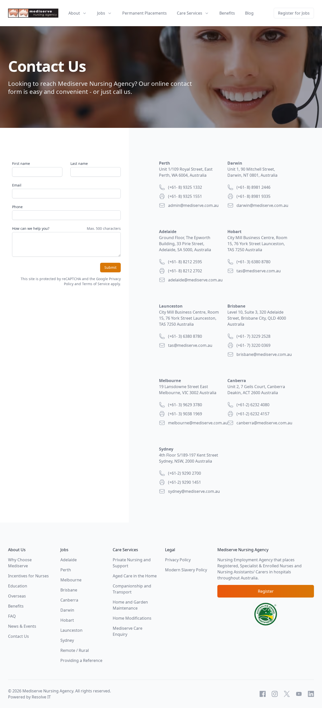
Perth (65, 570)
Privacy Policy (178, 560)
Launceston (71, 630)
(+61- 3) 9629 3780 (185, 404)
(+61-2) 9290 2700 (184, 473)
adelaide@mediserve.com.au (195, 280)
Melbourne (71, 580)
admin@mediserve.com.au (193, 205)
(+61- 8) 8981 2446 (253, 187)
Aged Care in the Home (135, 576)
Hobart (67, 620)
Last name (79, 163)
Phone (17, 206)
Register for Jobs (294, 13)
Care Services (189, 13)
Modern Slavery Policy (186, 570)
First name (21, 163)
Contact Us (18, 636)
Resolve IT (41, 697)
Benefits (227, 13)
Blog (249, 13)
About (74, 13)
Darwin (67, 610)
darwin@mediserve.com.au (262, 205)
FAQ (12, 616)
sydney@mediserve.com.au (194, 491)
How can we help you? (30, 228)
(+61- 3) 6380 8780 (253, 262)
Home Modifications (132, 618)
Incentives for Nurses (28, 576)
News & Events (22, 626)
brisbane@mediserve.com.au (264, 354)
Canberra (69, 600)
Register (266, 591)
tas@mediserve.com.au (258, 271)
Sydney (67, 640)
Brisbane (68, 590)
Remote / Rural (74, 650)
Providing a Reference (81, 660)
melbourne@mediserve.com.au (198, 423)
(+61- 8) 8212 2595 (185, 262)
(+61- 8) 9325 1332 (185, 187)
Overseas (17, 596)
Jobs (101, 13)
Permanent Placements (144, 13)
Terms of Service (96, 283)
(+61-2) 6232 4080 (252, 404)
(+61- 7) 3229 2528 (253, 336)
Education (17, 586)
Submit (110, 267)
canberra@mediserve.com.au (264, 423)
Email (16, 185)
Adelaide (68, 560)
